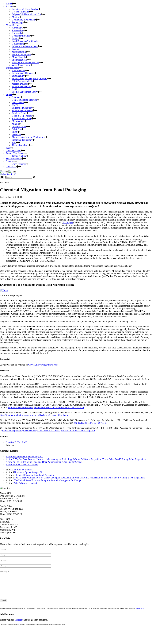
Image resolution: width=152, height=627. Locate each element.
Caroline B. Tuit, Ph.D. (17, 442)
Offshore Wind (19, 126)
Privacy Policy (140, 608)
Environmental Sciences (23, 73)
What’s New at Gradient (25, 483)
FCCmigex (68, 222)
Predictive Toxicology (22, 140)
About (9, 6)
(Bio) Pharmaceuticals (22, 81)
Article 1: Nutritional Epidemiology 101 (24, 456)
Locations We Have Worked (25, 9)
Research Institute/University (25, 62)
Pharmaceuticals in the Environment (29, 137)
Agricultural (17, 27)
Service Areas (12, 67)
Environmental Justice (22, 110)
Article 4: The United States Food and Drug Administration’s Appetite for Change (44, 462)
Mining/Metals (19, 57)
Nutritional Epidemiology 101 (28, 472)
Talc (14, 142)
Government (18, 43)
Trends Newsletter (14, 153)
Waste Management (21, 65)
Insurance (16, 49)
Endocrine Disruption (22, 108)
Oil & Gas (17, 129)
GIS (14, 89)
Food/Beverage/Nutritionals (25, 41)
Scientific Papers (14, 158)
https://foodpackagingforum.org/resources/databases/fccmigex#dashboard (34, 415)
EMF (14, 105)
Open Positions (19, 164)
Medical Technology (21, 54)
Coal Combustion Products (24, 100)
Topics (9, 94)
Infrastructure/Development (25, 46)
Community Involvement (23, 19)
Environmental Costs (21, 86)
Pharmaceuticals (19, 59)
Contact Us (11, 166)
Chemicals (17, 33)
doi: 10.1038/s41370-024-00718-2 (90, 423)
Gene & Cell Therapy (22, 116)
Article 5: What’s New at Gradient (22, 464)
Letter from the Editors (21, 469)
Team (8, 148)
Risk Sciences (18, 70)
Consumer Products (21, 35)
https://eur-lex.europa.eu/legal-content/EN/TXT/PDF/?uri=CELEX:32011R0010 (46, 407)
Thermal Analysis (20, 145)
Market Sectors (13, 25)
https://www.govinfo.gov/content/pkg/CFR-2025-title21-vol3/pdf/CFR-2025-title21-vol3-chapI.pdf (48, 430)
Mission (15, 17)
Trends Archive (19, 156)
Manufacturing (19, 51)
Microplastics (18, 121)
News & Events (13, 150)
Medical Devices (20, 84)
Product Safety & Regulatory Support (29, 78)
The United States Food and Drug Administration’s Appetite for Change (47, 480)
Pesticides (16, 134)
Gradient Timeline (20, 11)
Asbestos (16, 97)
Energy (15, 38)
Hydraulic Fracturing (21, 118)
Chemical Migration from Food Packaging (34, 475)
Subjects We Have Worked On (26, 14)
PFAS (15, 132)
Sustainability (18, 75)
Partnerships (17, 22)
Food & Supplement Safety (24, 92)
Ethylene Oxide (19, 113)
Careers (9, 161)
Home (9, 3)
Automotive (17, 30)
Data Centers (18, 102)
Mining (15, 124)
